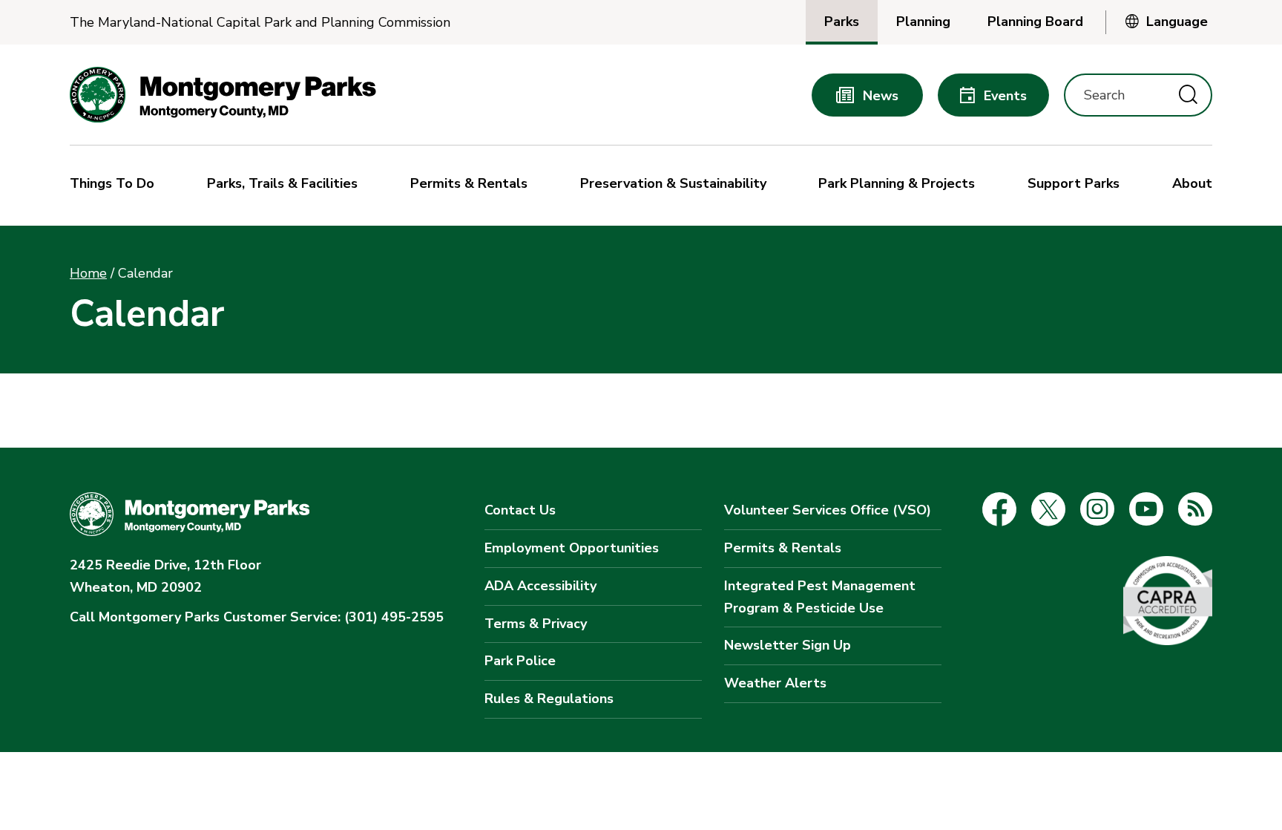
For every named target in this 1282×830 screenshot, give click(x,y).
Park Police (520, 661)
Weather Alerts (775, 683)
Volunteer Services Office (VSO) (827, 510)
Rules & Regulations (549, 699)
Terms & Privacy (535, 624)
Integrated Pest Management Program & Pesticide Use (820, 597)
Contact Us (520, 510)
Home (88, 273)
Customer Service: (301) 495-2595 (257, 617)
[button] (116, 185)
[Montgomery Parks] (223, 94)
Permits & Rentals (782, 548)
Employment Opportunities (571, 548)
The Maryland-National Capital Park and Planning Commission (260, 22)
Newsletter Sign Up (787, 645)
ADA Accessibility (540, 586)
